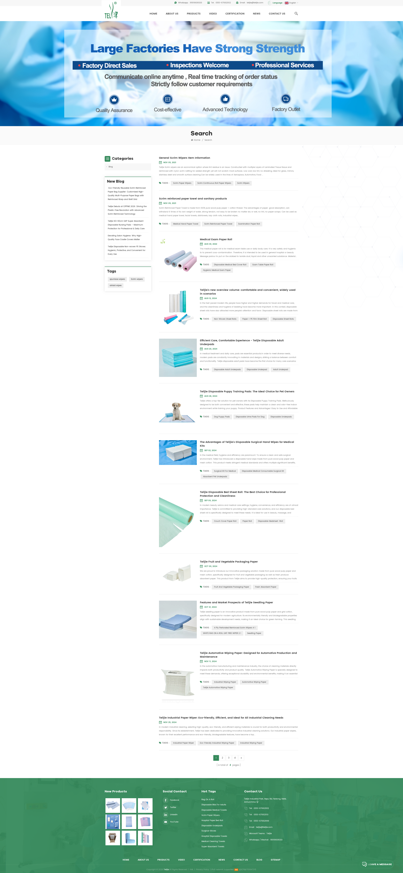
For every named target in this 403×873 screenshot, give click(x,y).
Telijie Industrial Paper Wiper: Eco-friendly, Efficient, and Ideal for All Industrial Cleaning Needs (221, 718)
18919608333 (196, 2)
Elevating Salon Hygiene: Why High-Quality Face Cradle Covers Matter (125, 237)
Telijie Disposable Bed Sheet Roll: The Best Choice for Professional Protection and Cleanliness (243, 494)
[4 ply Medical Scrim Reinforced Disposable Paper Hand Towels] (145, 805)
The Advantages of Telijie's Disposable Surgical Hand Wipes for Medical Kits (247, 444)
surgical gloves (209, 830)
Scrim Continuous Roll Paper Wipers (214, 183)
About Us (172, 14)
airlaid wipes (116, 285)
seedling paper (254, 633)
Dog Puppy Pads (222, 416)
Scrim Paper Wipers (182, 183)
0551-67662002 (223, 2)
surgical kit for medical (225, 471)
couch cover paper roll (225, 521)
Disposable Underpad (257, 369)
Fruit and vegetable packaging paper (231, 587)
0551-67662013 (261, 814)
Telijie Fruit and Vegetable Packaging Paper (229, 562)
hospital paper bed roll (212, 820)
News (256, 14)
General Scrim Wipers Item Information (184, 158)
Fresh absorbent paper (265, 587)
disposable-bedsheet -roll (270, 521)
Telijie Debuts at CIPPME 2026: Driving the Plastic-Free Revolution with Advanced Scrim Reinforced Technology (127, 210)
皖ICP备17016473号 (247, 869)
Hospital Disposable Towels (214, 836)
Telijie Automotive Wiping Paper (218, 687)
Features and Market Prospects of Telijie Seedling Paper (236, 602)
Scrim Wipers (243, 183)
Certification (234, 14)
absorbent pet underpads (215, 476)
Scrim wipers (137, 279)
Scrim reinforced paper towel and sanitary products (193, 199)
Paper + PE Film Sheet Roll (254, 319)
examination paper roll (249, 223)
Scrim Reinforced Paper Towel (218, 223)
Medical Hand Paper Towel (185, 223)
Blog (111, 166)
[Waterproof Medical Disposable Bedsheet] (112, 805)
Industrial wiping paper (225, 682)
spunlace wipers (117, 279)
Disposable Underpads (281, 416)
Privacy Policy (202, 869)
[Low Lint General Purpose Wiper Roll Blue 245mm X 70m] (129, 838)
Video (213, 14)
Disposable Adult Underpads (227, 369)
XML (191, 869)
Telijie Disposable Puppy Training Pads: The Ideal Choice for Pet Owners (247, 391)
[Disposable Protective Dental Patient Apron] (145, 821)
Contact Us (277, 14)
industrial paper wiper (183, 743)
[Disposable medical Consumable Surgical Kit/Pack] (112, 821)
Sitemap (275, 860)
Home (153, 14)
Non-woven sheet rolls (225, 319)
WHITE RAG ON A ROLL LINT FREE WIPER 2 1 (222, 633)
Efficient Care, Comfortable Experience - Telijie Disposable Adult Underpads (242, 342)
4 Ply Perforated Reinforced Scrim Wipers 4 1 (234, 627)
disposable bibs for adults (214, 804)
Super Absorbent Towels (213, 846)
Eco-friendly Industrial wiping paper (217, 743)
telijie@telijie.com (255, 2)
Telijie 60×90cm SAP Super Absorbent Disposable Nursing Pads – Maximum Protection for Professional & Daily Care (126, 225)
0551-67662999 (261, 820)
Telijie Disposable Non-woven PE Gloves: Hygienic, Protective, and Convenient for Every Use (127, 250)
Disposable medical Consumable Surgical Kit (263, 471)
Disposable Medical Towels (214, 810)
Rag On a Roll (208, 799)
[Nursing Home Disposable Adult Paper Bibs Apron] (129, 821)
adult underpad (280, 369)
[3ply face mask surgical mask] (129, 805)
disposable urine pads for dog (250, 416)
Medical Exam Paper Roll (216, 239)
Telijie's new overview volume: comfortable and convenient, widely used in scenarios (247, 292)
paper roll (247, 521)
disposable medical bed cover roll (230, 264)
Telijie (269, 833)
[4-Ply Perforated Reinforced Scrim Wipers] (112, 838)
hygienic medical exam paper (217, 270)
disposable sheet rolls (283, 319)
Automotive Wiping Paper (254, 682)
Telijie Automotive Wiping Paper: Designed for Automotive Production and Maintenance (248, 655)
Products (194, 14)
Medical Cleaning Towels (213, 841)
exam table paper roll (263, 264)
